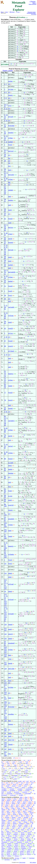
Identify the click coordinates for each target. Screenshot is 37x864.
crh (30, 773)
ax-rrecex (24, 792)
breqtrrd (10, 242)
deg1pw (10, 227)
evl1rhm (10, 687)
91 (5, 468)
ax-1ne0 (10, 462)
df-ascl (22, 851)
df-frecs (16, 820)
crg (11, 773)
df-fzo (19, 831)
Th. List (17, 12)
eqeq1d (10, 634)
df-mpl (8, 852)
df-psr (28, 851)
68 (5, 346)
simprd (10, 624)
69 (5, 386)
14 (6, 115)
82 (6, 428)
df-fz (13, 831)
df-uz (7, 831)
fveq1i (10, 295)
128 (5, 664)
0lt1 (9, 182)
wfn (22, 765)
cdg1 (5, 778)
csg (11, 771)
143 (5, 744)
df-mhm (29, 840)
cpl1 (13, 777)
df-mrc (29, 839)
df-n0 (22, 829)
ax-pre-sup (13, 795)
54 (5, 278)
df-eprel (20, 809)
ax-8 (27, 782)
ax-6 (17, 782)
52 (5, 280)
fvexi (9, 680)
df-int (7, 808)
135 (5, 694)
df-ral (24, 802)
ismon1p (10, 546)
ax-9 (32, 782)
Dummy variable (8, 70)
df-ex (26, 798)
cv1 (5, 777)
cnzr (7, 775)
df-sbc (24, 803)
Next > (34, 3)
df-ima (25, 812)
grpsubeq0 (11, 643)
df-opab (30, 808)
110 (5, 752)
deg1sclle (11, 174)
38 (5, 199)
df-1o (8, 822)
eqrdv (10, 749)
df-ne (13, 802)
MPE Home (12, 12)
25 (5, 150)
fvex (9, 486)
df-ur (22, 845)
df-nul (28, 805)
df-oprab (26, 817)
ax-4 (7, 782)
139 (5, 718)
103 (5, 523)
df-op (27, 806)
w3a (7, 761)
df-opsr (15, 852)
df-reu (7, 803)
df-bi (21, 797)
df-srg (28, 845)
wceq (14, 761)
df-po (26, 809)
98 (5, 497)
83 (5, 416)
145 (5, 740)
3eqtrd (10, 386)
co (16, 766)
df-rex (29, 802)
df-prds (9, 839)
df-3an (9, 798)
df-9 (17, 829)
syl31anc (11, 315)
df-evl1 (29, 854)
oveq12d (10, 505)
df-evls (22, 852)
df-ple (28, 835)
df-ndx (29, 832)
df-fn (7, 815)
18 (5, 126)
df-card (20, 825)
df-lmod (16, 849)
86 (5, 504)
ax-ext (20, 784)
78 (5, 400)
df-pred (31, 812)
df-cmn (30, 843)
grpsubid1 (11, 519)
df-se (8, 811)
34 (5, 192)
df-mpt (3, 809)
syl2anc (10, 179)
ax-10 (3, 784)
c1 (31, 766)
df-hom (14, 837)
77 (5, 392)
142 (5, 730)
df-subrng (23, 848)
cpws (26, 770)
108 (5, 548)
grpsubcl (10, 132)
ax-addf (21, 795)
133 (5, 682)
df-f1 (17, 815)
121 (5, 630)
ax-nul (7, 785)
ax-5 (12, 782)
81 (6, 411)
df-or (31, 797)
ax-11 (8, 784)
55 (5, 282)
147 (5, 749)
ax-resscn (9, 787)
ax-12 (14, 784)
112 (5, 628)
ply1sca (10, 333)
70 (6, 355)
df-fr (3, 811)
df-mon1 (17, 855)
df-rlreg (9, 849)
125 (5, 652)
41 (5, 215)
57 (5, 534)
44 (6, 233)
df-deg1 (9, 855)
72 (5, 373)
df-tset (22, 835)
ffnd (9, 720)
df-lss (23, 849)
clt (10, 768)
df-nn (7, 828)
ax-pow (14, 785)
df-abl (3, 845)
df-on (8, 814)
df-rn (14, 812)
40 (5, 211)
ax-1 (24, 781)
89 (5, 459)
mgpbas (10, 200)
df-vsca (10, 835)
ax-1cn (16, 787)
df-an (26, 797)
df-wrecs (23, 820)
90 (5, 499)
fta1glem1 (32, 858)
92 (5, 470)
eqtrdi (10, 500)
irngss (14, 859)
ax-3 (31, 781)
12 (6, 108)
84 (5, 432)
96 (5, 491)
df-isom (7, 817)
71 (5, 378)
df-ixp (3, 823)
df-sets (16, 832)
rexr (9, 166)
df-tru (15, 798)
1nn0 (9, 222)
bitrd (9, 655)
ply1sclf (10, 116)
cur (3, 773)
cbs (30, 768)
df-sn (12, 806)
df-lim (14, 814)
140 (5, 720)
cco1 (20, 777)
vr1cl (9, 105)
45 (5, 235)
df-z (28, 829)
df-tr (9, 809)
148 (5, 755)
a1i (9, 161)
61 (5, 309)
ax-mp (10, 496)
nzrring (10, 81)
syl (9, 84)
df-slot (22, 832)
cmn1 (15, 778)
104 (5, 526)
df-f (12, 815)
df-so (31, 809)
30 (5, 169)
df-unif (7, 837)
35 (5, 184)
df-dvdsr (23, 846)
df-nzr (16, 848)
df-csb (29, 803)
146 (5, 746)
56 (5, 553)
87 (5, 448)
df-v (19, 803)
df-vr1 (8, 854)
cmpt (2, 765)
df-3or (3, 798)
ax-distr (20, 790)
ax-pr (19, 785)
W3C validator (33, 862)
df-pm (31, 822)
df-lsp (29, 849)
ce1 (29, 777)
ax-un (25, 785)
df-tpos (10, 820)
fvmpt (10, 491)
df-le (20, 826)
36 (5, 193)
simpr (10, 577)
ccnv (9, 765)
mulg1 (10, 210)
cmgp (26, 771)
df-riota (14, 817)
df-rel (24, 811)
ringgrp (10, 95)
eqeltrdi (10, 265)
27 (5, 186)
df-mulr (23, 834)
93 (5, 476)
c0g (20, 770)
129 (5, 668)
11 (5, 106)
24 (5, 256)
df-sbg (26, 842)
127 (5, 662)
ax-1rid (9, 792)
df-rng (16, 845)
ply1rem (17, 858)
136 (5, 702)
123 (5, 654)
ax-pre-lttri (9, 793)
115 (5, 587)
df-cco (21, 837)
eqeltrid (10, 142)
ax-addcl (30, 787)
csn (13, 763)
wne (27, 761)
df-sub (26, 826)
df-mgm (8, 840)
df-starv (30, 834)
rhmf (9, 698)
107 (5, 555)
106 (5, 538)
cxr (4, 768)
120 (5, 624)
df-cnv (30, 811)
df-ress (8, 834)
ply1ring (10, 89)
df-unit (30, 846)
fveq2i (10, 145)
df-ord (3, 814)
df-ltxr (13, 826)
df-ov (19, 817)
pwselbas (11, 714)
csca (6, 770)
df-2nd (30, 818)
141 (5, 729)
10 (5, 105)
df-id (14, 809)
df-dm (8, 812)
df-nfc (7, 802)
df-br (24, 808)
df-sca (3, 835)
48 (5, 254)
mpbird (10, 281)
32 (5, 190)
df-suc (20, 814)
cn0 (22, 768)
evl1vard (10, 584)
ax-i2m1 (27, 790)
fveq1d (10, 400)
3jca (9, 754)
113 (5, 580)
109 (5, 557)
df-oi (14, 825)
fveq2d (10, 218)
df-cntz (23, 843)
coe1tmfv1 (11, 421)
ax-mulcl (12, 789)
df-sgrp (15, 840)
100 (5, 506)
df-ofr (13, 818)
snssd (9, 733)
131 (5, 688)
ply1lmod (11, 351)
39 (5, 209)
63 (5, 323)
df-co (3, 812)
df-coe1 (22, 854)
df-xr (8, 826)
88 (5, 454)
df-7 (6, 829)
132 (5, 699)
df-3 (19, 828)
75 (5, 382)
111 (5, 563)
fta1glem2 (7, 859)
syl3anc (10, 138)
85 (5, 437)
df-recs (30, 820)
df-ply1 (15, 854)
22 (6, 142)
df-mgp (10, 845)
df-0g (27, 837)
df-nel (18, 802)
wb (29, 760)
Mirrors (2, 12)
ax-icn (23, 787)
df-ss (17, 805)
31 (5, 171)
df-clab (20, 800)
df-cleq (26, 800)
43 (5, 238)
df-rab (13, 803)
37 (5, 241)
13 (6, 136)
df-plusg (15, 834)
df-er (19, 822)
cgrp (5, 771)
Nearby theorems (32, 4)
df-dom (15, 823)
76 (5, 387)
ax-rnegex (16, 792)
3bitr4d (10, 744)
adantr (10, 573)
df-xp (18, 811)
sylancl (10, 234)
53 (5, 272)
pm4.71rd (11, 740)
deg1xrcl (10, 151)
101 (5, 530)
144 (5, 736)
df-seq (25, 831)
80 (5, 409)
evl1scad (10, 599)
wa (2, 761)
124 (5, 647)
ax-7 (22, 782)
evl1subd (11, 614)
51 (5, 264)
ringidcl (10, 408)
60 (5, 316)
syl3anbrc (11, 554)
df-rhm (10, 848)
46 (5, 239)
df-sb (3, 800)
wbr (27, 763)
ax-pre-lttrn (18, 793)
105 (5, 531)
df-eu (14, 800)
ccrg (19, 773)
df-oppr (16, 846)
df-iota (26, 814)
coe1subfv (11, 307)
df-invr (3, 848)
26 (5, 156)
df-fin (27, 823)
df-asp (15, 851)
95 (5, 489)
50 (5, 260)
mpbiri (10, 469)
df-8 (12, 829)
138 (5, 706)
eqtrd (9, 261)
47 (5, 243)
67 (5, 341)
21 (5, 140)
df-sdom (21, 823)
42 (5, 218)
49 (5, 258)
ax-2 (27, 781)
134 (5, 717)
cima (15, 765)
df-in (12, 805)
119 (5, 617)
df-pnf (26, 825)
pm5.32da (11, 668)
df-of (7, 818)
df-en (8, 823)
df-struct (9, 832)
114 (5, 573)
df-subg (9, 843)
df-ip (16, 835)
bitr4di (10, 663)
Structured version (32, 12)
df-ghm (16, 843)
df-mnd (22, 840)
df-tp (22, 806)
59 (5, 321)
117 (5, 615)
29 (5, 188)
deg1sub (10, 250)
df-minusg (19, 842)
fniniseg (10, 724)
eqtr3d (10, 238)
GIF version (33, 14)
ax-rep (26, 784)
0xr (9, 158)
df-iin (18, 808)
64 (5, 536)
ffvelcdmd (11, 125)
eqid (9, 196)
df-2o (14, 822)
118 (5, 603)
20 (5, 133)
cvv (3, 763)
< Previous (32, 1)
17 (5, 125)
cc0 (26, 766)
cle (16, 768)
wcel (20, 761)
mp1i (9, 170)
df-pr (17, 806)
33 (5, 180)
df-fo (22, 815)
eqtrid (10, 257)
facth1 (24, 858)
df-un (7, 805)
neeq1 (10, 465)
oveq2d (10, 328)
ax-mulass (12, 790)
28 (5, 161)
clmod (15, 775)
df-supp (4, 820)
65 (5, 384)
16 (6, 120)
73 (5, 374)
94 (5, 478)
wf (28, 765)
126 (5, 656)
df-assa (9, 851)
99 (5, 501)
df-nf (31, 798)
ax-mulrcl (19, 789)
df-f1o (27, 815)
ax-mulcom (28, 789)
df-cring (9, 846)
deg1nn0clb (11, 272)
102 (5, 515)
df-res (19, 812)
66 (6, 337)
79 (5, 435)
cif (8, 763)
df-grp (11, 842)
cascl (25, 775)
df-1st (24, 818)
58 (5, 295)
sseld (9, 736)
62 (5, 318)
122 (5, 634)
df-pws (16, 839)
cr (20, 766)
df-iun (13, 808)
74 (5, 376)
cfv (3, 766)
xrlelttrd (10, 190)
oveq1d (10, 346)
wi (24, 760)
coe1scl (10, 446)
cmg (17, 771)
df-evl (28, 852)
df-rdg (3, 822)
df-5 (29, 828)
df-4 (24, 828)
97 (5, 492)
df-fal (20, 798)
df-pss (22, 805)
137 (5, 703)
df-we (13, 811)
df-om (18, 818)
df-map (25, 822)
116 (5, 588)
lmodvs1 (10, 374)
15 (5, 116)
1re (9, 163)
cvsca (12, 770)
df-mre (22, 839)
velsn (9, 659)
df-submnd (4, 842)
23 (6, 276)
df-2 (13, 828)
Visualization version (31, 13)
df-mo (8, 800)
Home (6, 12)
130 (5, 743)
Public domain (22, 862)
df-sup (8, 825)
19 (5, 138)
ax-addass (4, 790)
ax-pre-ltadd (27, 793)
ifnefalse (10, 473)
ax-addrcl (4, 789)
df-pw (6, 806)
